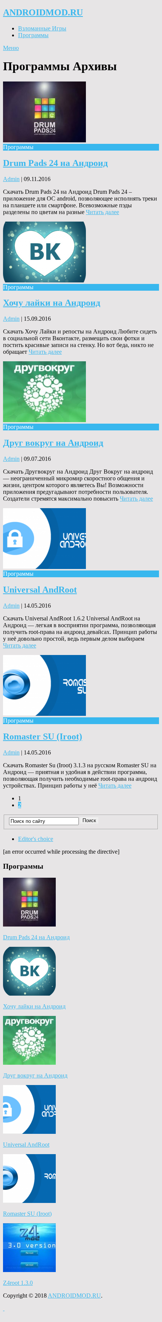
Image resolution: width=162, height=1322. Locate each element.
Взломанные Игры (42, 28)
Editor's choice (35, 839)
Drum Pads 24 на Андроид (55, 163)
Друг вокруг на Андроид (53, 443)
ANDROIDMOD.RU (43, 12)
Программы (33, 35)
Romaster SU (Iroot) (42, 736)
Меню (11, 48)
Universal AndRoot (40, 590)
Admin (11, 179)
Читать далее (102, 212)
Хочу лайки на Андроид (51, 303)
